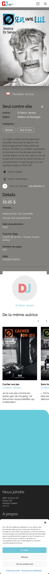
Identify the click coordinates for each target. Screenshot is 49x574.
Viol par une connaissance (17, 218)
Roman (9, 129)
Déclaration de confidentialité (31, 570)
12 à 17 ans (26, 129)
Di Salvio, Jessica (27, 112)
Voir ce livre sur (27, 186)
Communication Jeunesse (7, 3)
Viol (20, 213)
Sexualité (28, 213)
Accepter (25, 550)
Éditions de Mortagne (29, 117)
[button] (45, 522)
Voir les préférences (24, 564)
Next (46, 321)
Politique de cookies (13, 570)
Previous (38, 321)
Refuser (24, 557)
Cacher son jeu (11, 384)
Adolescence (10, 213)
